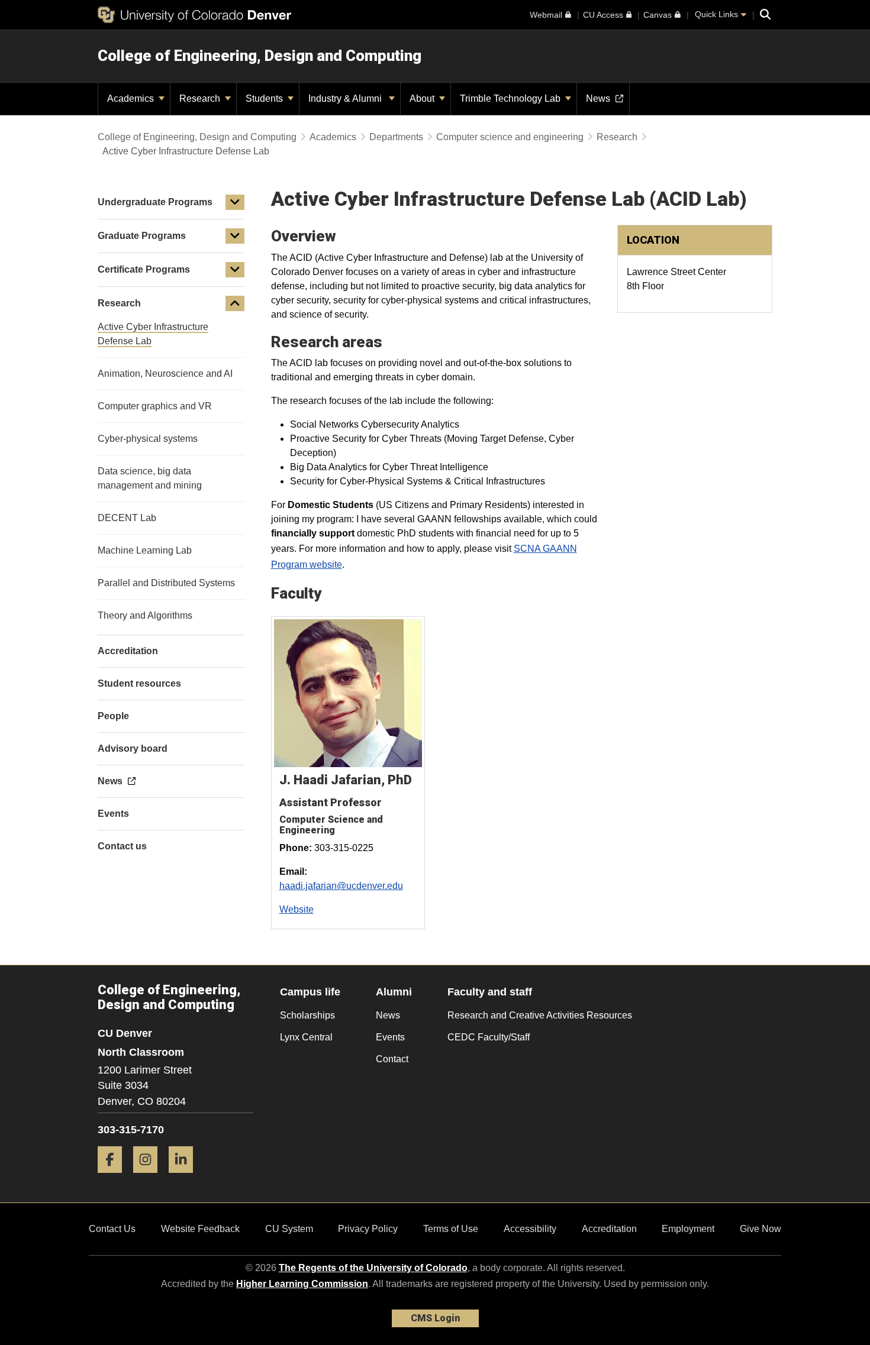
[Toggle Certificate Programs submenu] (234, 269)
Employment (688, 1229)
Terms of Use (450, 1229)
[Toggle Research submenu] (234, 303)
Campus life (310, 992)
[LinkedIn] (185, 1177)
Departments (396, 137)
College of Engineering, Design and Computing (259, 55)
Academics (131, 98)
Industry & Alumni (347, 98)
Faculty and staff (489, 992)
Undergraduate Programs (155, 202)
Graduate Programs (142, 236)
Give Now (760, 1229)
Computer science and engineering (510, 137)
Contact (392, 1059)
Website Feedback (200, 1229)
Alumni (394, 992)
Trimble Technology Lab (511, 98)
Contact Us (112, 1229)
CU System (289, 1229)
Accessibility (530, 1229)
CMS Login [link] (435, 1318)
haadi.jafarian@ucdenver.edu (341, 886)
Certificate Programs (144, 269)
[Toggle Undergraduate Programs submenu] (234, 202)
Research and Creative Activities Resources (539, 1015)
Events (390, 1037)
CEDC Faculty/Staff (488, 1037)
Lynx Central (306, 1037)
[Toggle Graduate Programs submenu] (234, 236)
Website (296, 909)
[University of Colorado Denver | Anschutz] (194, 15)
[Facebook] (114, 1177)
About (423, 98)
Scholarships (307, 1015)
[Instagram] (149, 1177)
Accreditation (609, 1229)
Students (265, 98)
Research (201, 98)
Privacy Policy (368, 1229)
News (388, 1015)
